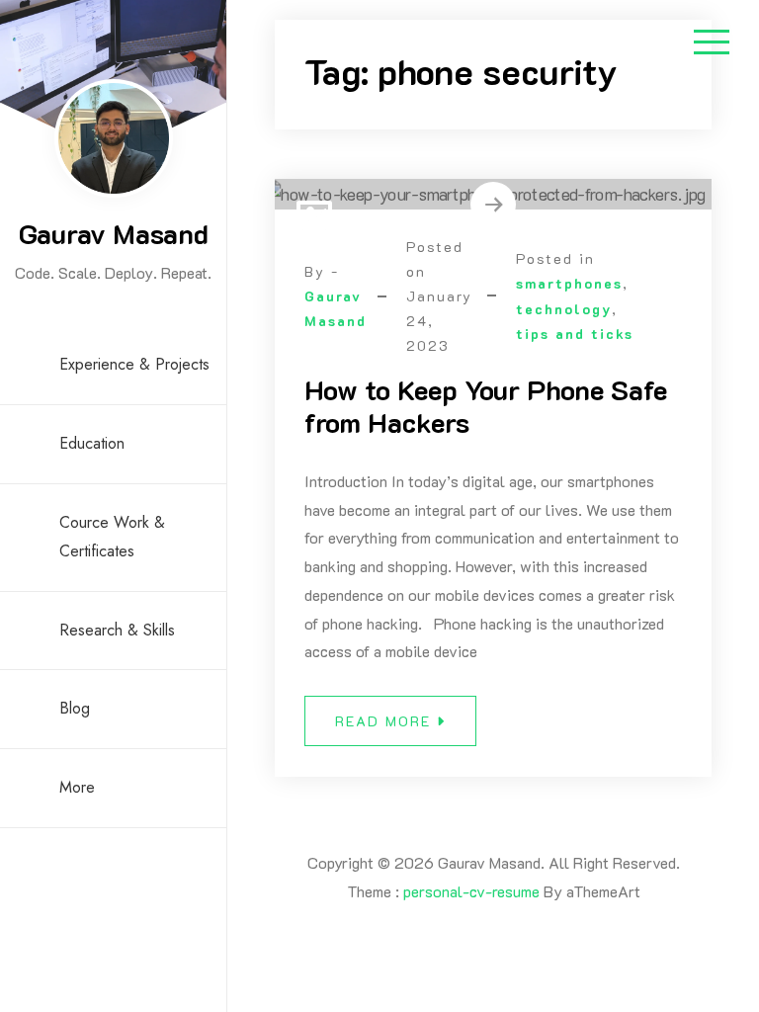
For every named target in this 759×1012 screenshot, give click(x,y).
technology (564, 308)
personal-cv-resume (471, 891)
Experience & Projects (134, 364)
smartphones (569, 283)
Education (92, 443)
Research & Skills (117, 630)
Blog (74, 708)
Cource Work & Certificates (112, 536)
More (77, 787)
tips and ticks (574, 333)
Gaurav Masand (114, 233)
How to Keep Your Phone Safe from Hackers (485, 406)
